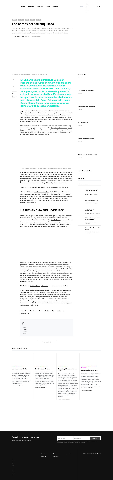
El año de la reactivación (37, 187)
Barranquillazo (24, 310)
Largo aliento (93, 366)
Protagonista (56, 453)
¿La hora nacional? (83, 122)
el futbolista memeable (41, 192)
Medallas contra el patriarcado (86, 106)
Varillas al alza (82, 74)
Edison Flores (38, 216)
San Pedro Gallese (33, 290)
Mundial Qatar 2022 (49, 310)
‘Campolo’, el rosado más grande (87, 154)
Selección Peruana (25, 313)
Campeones (14, 366)
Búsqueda (100, 184)
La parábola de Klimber (84, 170)
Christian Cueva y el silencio (39, 286)
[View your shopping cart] (90, 6)
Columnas (21, 19)
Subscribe (94, 438)
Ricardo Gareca (55, 220)
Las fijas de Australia (19, 369)
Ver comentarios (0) (46, 342)
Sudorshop (56, 456)
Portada (39, 19)
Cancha (14, 19)
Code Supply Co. (97, 453)
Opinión (32, 19)
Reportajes (83, 367)
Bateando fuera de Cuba (89, 370)
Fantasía (43, 456)
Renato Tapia (42, 292)
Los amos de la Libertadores (86, 90)
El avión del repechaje (91, 200)
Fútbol (27, 19)
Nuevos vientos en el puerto (86, 138)
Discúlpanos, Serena (42, 369)
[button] (12, 6)
